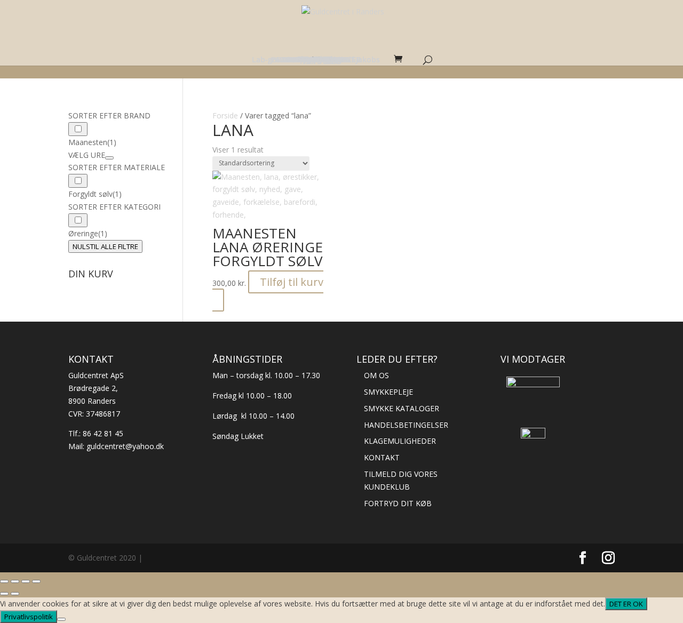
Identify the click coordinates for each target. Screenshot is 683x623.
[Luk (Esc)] (36, 581)
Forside (225, 115)
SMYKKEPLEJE (388, 392)
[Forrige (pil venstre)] (4, 593)
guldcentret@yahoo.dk (125, 446)
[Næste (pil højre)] (15, 593)
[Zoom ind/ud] (4, 581)
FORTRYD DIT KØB (398, 503)
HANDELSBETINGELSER (406, 425)
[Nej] (61, 619)
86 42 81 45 (103, 433)
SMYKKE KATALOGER (401, 408)
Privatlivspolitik (28, 616)
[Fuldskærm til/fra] (15, 581)
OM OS (376, 375)
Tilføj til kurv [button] (291, 282)
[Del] (25, 581)
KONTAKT (382, 457)
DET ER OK (626, 604)
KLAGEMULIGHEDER (400, 441)
